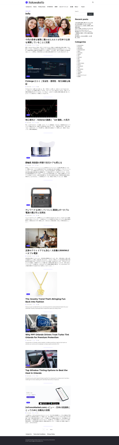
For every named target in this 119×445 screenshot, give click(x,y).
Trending (79, 72)
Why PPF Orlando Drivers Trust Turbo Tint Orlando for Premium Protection (47, 336)
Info (78, 55)
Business (79, 46)
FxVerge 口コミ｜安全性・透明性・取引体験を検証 (47, 82)
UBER (56, 6)
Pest (78, 61)
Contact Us (29, 6)
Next (51, 429)
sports (79, 64)
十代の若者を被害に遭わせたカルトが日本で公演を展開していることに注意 (47, 41)
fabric (78, 51)
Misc (78, 58)
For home (79, 52)
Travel (82, 6)
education (80, 48)
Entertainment (81, 49)
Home (35, 6)
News (76, 6)
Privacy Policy (51, 434)
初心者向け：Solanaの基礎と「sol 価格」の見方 (47, 120)
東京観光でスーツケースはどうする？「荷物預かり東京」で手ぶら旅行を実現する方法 (84, 33)
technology (80, 69)
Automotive (80, 45)
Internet (79, 57)
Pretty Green (41, 6)
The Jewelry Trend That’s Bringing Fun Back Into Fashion (45, 300)
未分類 (71, 6)
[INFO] (48, 36)
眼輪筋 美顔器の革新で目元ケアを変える (43, 162)
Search (76, 11)
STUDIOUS (50, 6)
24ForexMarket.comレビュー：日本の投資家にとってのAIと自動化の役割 (47, 408)
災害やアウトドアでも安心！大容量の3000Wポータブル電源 (47, 251)
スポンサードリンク (63, 6)
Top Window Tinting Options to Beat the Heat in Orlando (46, 371)
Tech (78, 67)
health (79, 54)
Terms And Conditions (39, 434)
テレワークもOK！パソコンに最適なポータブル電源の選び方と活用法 (47, 211)
